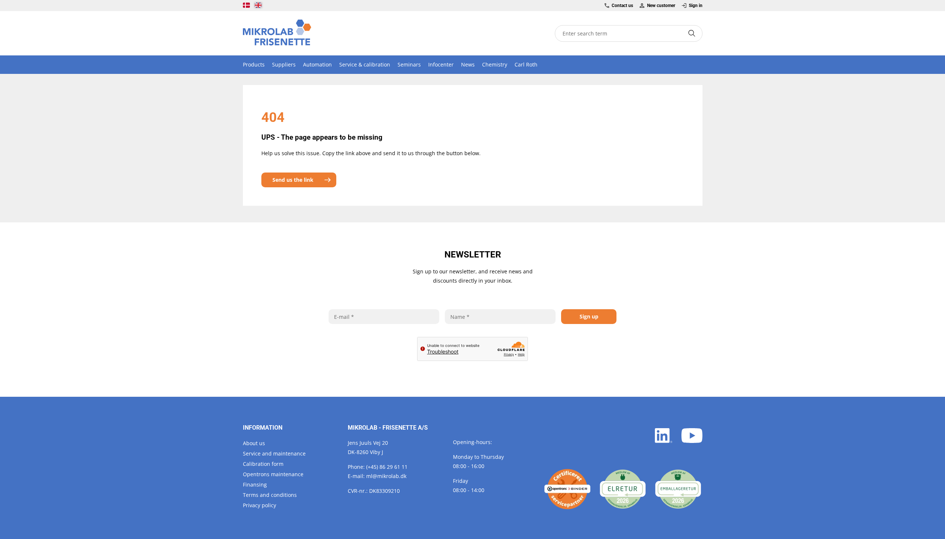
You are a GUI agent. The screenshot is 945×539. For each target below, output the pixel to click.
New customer (661, 5)
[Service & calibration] (567, 489)
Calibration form (263, 463)
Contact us (622, 5)
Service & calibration (364, 64)
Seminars (409, 64)
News (468, 64)
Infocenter (441, 64)
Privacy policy (259, 505)
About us (254, 443)
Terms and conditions (270, 494)
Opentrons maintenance (273, 474)
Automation (317, 64)
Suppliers (284, 64)
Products (254, 64)
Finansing (255, 484)
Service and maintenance (274, 453)
